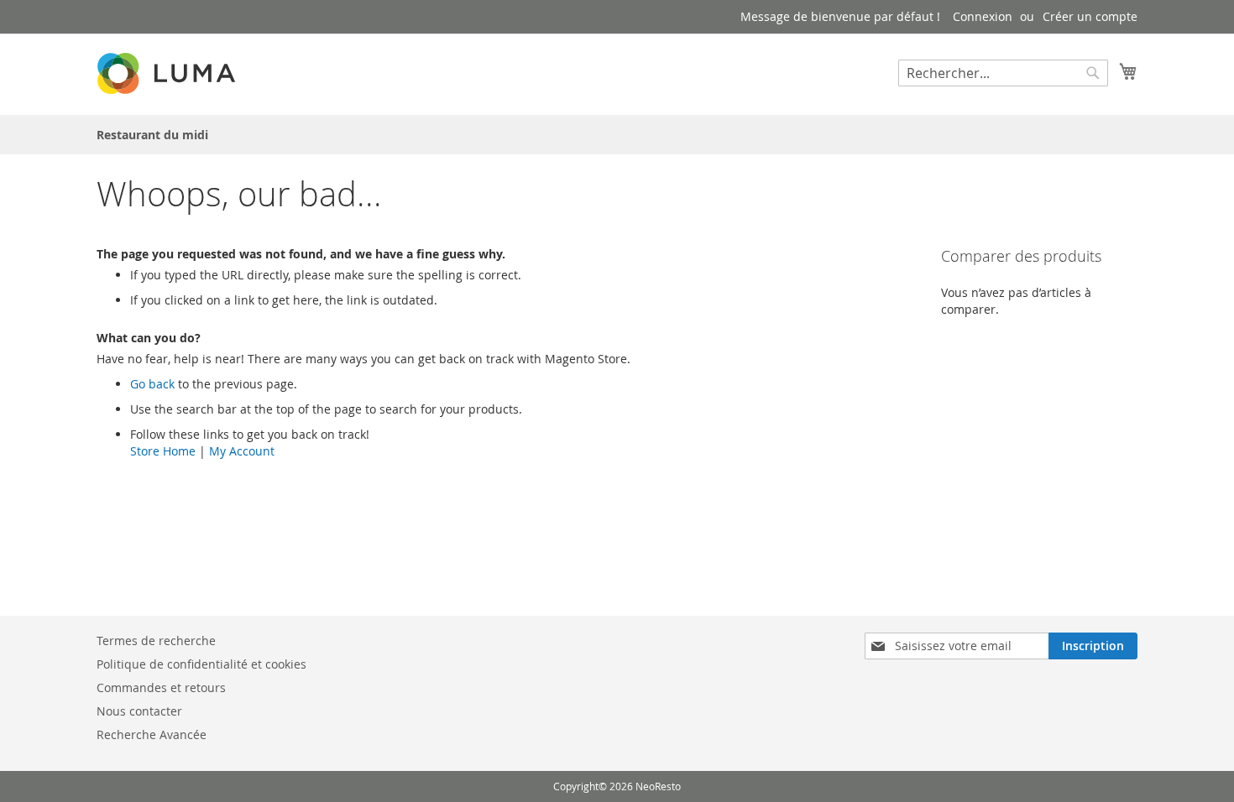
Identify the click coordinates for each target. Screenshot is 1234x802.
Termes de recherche (156, 640)
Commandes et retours (161, 687)
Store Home (163, 451)
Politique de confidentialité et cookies (201, 664)
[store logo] (168, 73)
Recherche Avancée (152, 734)
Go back (152, 384)
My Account (242, 451)
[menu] (617, 134)
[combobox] (1003, 73)
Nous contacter (139, 711)
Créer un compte (1090, 16)
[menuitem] (152, 134)
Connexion (982, 16)
